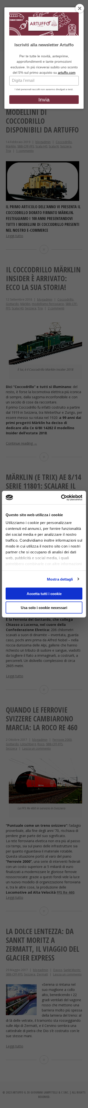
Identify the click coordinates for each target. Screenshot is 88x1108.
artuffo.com (67, 72)
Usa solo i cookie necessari (44, 607)
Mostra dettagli (60, 579)
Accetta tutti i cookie (44, 594)
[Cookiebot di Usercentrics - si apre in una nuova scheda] (62, 497)
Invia (44, 99)
